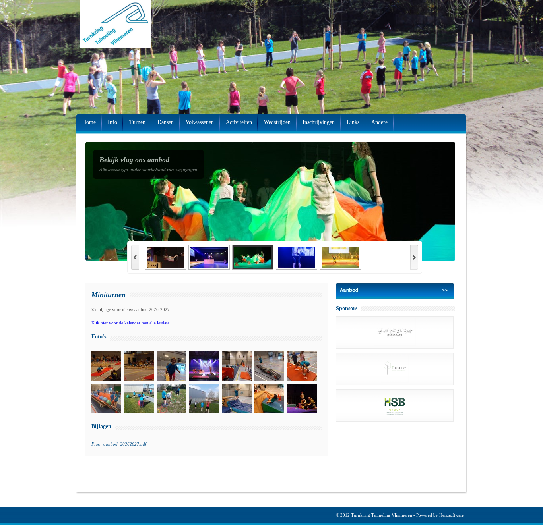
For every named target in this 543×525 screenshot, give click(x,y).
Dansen (165, 122)
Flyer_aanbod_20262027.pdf (118, 444)
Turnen (137, 122)
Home (89, 122)
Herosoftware (451, 515)
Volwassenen (200, 122)
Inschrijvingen (319, 122)
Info (112, 122)
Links (353, 122)
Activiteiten (239, 122)
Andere (379, 122)
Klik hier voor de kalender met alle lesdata (130, 322)
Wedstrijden (277, 122)
